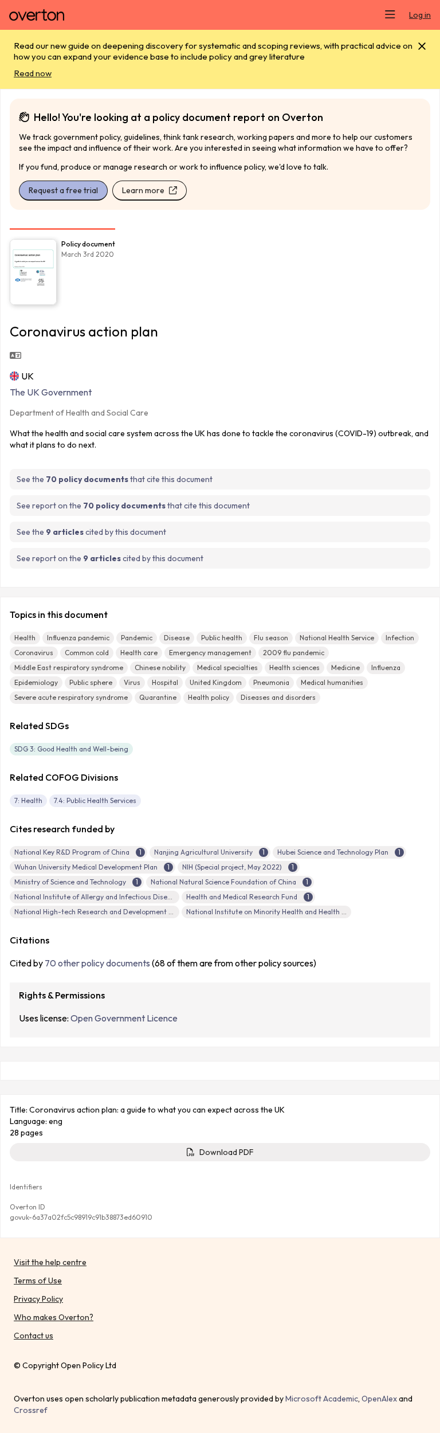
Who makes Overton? (53, 1317)
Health (25, 637)
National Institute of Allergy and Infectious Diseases (98, 896)
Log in (420, 15)
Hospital (165, 682)
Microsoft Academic (321, 1398)
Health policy (208, 697)
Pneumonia (271, 682)
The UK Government (51, 392)
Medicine (345, 667)
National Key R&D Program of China (71, 852)
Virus (132, 682)
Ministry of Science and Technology (70, 882)
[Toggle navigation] (390, 15)
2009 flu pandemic (293, 652)
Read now (33, 73)
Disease (177, 637)
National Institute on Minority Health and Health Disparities (281, 911)
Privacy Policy (38, 1299)
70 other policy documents (97, 963)
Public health (221, 637)
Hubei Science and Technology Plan (332, 852)
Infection (400, 637)
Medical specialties (227, 667)
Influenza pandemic (78, 637)
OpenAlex (379, 1398)
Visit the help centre (50, 1262)
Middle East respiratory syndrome (68, 667)
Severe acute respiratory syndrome (71, 697)
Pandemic (136, 637)
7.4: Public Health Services (95, 800)
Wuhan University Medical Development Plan (86, 867)
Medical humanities (332, 682)
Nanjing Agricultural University (203, 852)
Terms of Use (38, 1280)
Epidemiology (36, 682)
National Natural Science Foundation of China (223, 882)
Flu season (271, 637)
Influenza (385, 667)
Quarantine (157, 697)
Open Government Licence (124, 1018)
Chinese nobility (160, 667)
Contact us (33, 1335)
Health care (139, 652)
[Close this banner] (422, 46)
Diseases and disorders (278, 697)
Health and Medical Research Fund (241, 896)
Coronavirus (33, 652)
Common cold (87, 652)
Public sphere (90, 682)
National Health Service (337, 637)
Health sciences (294, 667)
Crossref (31, 1410)
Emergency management (210, 652)
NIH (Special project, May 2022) (232, 867)
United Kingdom (216, 682)
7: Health (28, 800)
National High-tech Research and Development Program (105, 911)
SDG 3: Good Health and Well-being (71, 749)
